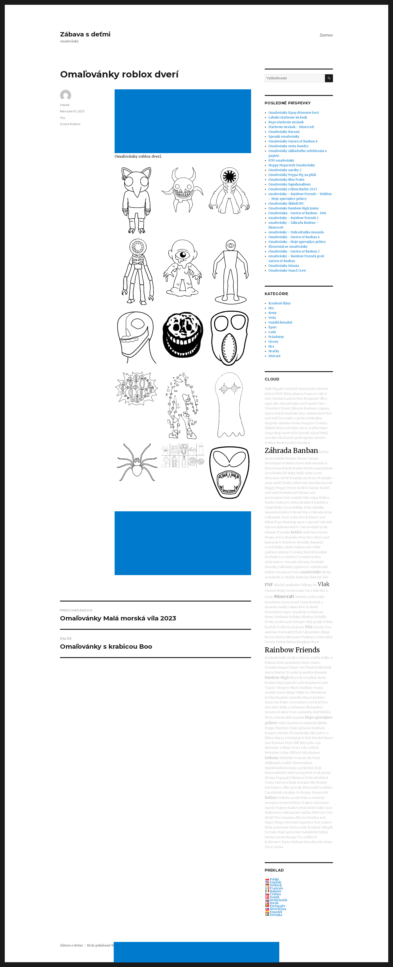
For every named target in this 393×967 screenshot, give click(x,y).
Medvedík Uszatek (290, 718)
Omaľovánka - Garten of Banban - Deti (297, 213)
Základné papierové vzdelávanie (303, 567)
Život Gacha (274, 847)
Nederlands (278, 900)
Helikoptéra (274, 763)
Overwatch (285, 632)
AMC (275, 707)
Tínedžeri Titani (277, 408)
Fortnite (271, 832)
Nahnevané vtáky (307, 547)
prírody (296, 788)
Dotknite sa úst (288, 798)
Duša (296, 572)
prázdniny (293, 663)
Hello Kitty (304, 473)
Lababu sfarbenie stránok (287, 117)
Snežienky (302, 733)
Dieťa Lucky (298, 827)
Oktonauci (293, 637)
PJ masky (283, 532)
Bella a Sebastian (292, 707)
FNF (269, 584)
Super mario (310, 663)
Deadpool (283, 572)
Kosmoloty (273, 612)
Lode (272, 332)
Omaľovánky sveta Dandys (288, 146)
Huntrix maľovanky (310, 597)
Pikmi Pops (273, 522)
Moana (270, 778)
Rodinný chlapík (320, 827)
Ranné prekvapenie (299, 438)
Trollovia (284, 627)
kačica (323, 452)
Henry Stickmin (276, 617)
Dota (280, 663)
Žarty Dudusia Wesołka (299, 842)
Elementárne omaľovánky (288, 247)
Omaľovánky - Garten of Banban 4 (294, 237)
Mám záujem (293, 394)
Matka (287, 483)
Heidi (314, 607)
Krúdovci (285, 512)
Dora (282, 418)
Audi (306, 532)
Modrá (281, 443)
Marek (65, 105)
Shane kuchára (314, 698)
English (275, 882)
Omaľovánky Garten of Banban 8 (292, 141)
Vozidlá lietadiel (280, 322)
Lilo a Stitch (310, 748)
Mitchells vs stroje (292, 758)
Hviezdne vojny (277, 753)
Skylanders (314, 707)
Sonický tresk (317, 527)
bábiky (298, 507)
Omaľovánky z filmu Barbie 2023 (292, 189)
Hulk (268, 389)
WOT (279, 394)
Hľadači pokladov (287, 585)
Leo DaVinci (288, 557)
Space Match (274, 413)
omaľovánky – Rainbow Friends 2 (293, 218)
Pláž (308, 627)
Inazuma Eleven (294, 818)
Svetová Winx (290, 803)
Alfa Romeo (311, 753)
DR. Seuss (324, 842)
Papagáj (282, 778)
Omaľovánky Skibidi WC (286, 204)
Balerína (302, 577)
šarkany (271, 758)
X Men (320, 637)
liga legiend (287, 683)
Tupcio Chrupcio (277, 688)
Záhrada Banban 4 (304, 408)
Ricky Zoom (283, 507)
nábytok (310, 723)
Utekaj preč (295, 738)
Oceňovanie (295, 591)
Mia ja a (280, 738)
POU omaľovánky (281, 160)
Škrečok (296, 678)
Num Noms (319, 532)
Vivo (277, 818)
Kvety (272, 313)
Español (276, 912)
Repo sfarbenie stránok (286, 122)
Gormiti (291, 562)
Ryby (268, 827)
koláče (296, 532)
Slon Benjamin (307, 399)
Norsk (274, 903)
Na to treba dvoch (294, 517)
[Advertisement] (184, 122)
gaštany (271, 552)
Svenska (276, 915)
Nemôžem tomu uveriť (282, 602)
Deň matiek (292, 498)
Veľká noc (303, 692)
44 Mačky (287, 577)
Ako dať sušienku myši (290, 404)
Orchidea (288, 463)
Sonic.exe (272, 702)
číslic (306, 498)
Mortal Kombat (315, 552)
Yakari (293, 607)
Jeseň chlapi (286, 692)
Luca (328, 808)
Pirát (298, 632)
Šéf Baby (289, 473)
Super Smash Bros (296, 612)
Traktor (307, 803)
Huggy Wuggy (275, 488)
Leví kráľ (314, 702)
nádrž (277, 483)
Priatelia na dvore (303, 478)
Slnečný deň (319, 577)
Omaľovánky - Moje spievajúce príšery (297, 242)
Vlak (324, 584)
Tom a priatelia (300, 712)
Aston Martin (275, 672)
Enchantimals (275, 658)
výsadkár (310, 678)
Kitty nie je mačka (304, 428)
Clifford (295, 753)
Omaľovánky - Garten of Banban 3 (294, 251)
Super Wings (274, 822)
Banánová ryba (316, 683)
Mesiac (270, 837)
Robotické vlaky (312, 808)
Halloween (273, 813)
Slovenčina (278, 909)
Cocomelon (298, 702)
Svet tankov (323, 822)
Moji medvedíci (286, 433)
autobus (271, 632)
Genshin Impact (277, 667)
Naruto (314, 488)
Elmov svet (317, 517)
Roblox (270, 797)
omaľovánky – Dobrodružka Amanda (296, 232)
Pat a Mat (312, 591)
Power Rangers (303, 423)
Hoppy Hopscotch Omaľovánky (291, 165)
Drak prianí (322, 773)
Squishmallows (276, 768)
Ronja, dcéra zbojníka (281, 537)
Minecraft (283, 428)
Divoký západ (309, 433)
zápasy (324, 408)
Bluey (294, 688)
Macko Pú (285, 733)
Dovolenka (273, 473)
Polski (274, 879)
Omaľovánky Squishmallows (289, 184)
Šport (272, 327)
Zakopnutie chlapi (316, 632)
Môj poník (314, 622)
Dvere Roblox (70, 124)
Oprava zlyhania (277, 527)
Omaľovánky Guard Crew (287, 271)
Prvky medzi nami (278, 622)
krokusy (271, 683)
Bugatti (278, 389)
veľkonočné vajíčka (296, 813)
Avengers (272, 803)
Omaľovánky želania (283, 266)
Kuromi (327, 483)
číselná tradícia (284, 399)
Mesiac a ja (307, 493)
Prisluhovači (288, 493)
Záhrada (317, 512)
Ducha (269, 502)
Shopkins (303, 642)
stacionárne (274, 498)
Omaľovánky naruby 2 (284, 170)
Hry (62, 117)
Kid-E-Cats (298, 527)
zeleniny (303, 562)
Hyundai (320, 672)
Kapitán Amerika (289, 698)
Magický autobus (277, 423)
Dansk (274, 897)
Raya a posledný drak (304, 768)
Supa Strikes (319, 498)
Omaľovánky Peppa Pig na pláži (292, 175)
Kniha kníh (323, 667)
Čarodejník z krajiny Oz (282, 793)
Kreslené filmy (279, 303)
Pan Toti (325, 813)
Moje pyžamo (300, 728)
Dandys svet (316, 818)
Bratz (269, 458)
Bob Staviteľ (314, 738)
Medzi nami (312, 468)
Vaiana (313, 458)
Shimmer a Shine (277, 748)
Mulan (291, 642)
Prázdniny (276, 337)
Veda (272, 318)
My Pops (313, 758)
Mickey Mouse (296, 458)
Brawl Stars (301, 512)
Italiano (275, 891)
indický (279, 458)
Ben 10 (304, 607)
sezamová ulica (276, 712)
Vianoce (310, 394)
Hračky (273, 351)
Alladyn (307, 617)
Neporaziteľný (275, 773)
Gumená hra (307, 389)
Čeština (275, 894)
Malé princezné (289, 832)
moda (280, 837)
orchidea (325, 788)
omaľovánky (310, 572)
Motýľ (269, 818)
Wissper (299, 622)
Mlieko (322, 723)
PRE (315, 813)
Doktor (270, 443)
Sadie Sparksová (290, 723)
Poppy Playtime (277, 728)
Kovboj (270, 698)
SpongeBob (303, 773)
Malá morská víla (302, 782)
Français (276, 888)
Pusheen (308, 637)
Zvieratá (274, 356)
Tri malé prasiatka (299, 672)
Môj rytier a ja (310, 743)
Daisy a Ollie (280, 788)
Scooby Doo (322, 627)
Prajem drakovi (287, 808)
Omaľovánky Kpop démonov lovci (293, 113)
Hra (271, 346)
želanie (327, 468)
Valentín (325, 522)
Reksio (270, 572)
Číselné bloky (275, 591)
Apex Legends (308, 522)
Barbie (298, 468)
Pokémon (296, 778)
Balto (284, 702)
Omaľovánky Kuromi (284, 132)
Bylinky (295, 617)
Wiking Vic (309, 585)
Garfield (290, 389)
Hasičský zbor (295, 413)
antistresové (315, 413)
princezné (280, 827)
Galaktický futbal (315, 832)
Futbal (280, 642)
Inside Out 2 (317, 404)
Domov (326, 35)
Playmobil (310, 788)
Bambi (287, 468)
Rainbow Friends (292, 650)
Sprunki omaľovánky (284, 137)
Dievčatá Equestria (299, 822)
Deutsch (276, 885)
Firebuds (271, 557)
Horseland (273, 463)
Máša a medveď (312, 798)
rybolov (320, 438)
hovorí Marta (275, 637)
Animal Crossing (290, 552)
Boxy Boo (305, 537)
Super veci (297, 667)
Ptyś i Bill (292, 743)
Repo (315, 642)
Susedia (314, 483)
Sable (288, 763)
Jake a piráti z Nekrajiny (304, 418)
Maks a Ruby (284, 547)
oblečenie (300, 483)
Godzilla (320, 617)
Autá (290, 773)
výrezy (273, 342)
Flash (310, 667)
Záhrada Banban (291, 450)
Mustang (289, 522)
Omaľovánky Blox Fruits (286, 180)
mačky (282, 607)
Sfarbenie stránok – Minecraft (291, 127)
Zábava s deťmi (85, 34)
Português (277, 906)
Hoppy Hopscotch (314, 793)
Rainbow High (277, 677)
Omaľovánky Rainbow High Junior (293, 208)
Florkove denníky (296, 542)
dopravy (297, 627)
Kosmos (278, 743)
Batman (317, 612)
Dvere (295, 748)
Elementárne (302, 763)
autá (275, 493)
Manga (291, 837)
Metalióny (318, 692)
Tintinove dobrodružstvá (294, 502)
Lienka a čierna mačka (303, 658)
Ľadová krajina (298, 443)
